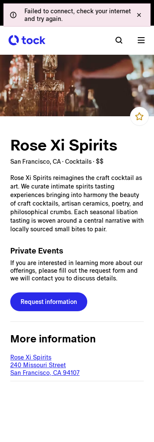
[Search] (119, 40)
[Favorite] (139, 116)
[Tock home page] (27, 40)
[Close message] (139, 15)
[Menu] (141, 40)
